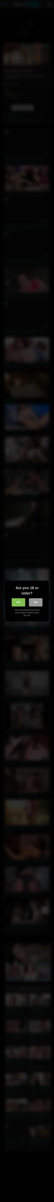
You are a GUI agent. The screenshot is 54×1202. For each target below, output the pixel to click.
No (36, 602)
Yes (18, 602)
